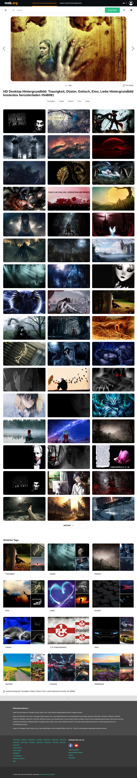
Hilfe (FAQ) (71, 758)
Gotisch (71, 101)
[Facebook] (71, 747)
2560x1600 (16, 745)
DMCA (53, 774)
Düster (61, 101)
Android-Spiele (17, 748)
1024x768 (55, 742)
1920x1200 (47, 742)
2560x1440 (46, 740)
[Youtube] (77, 747)
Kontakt (70, 755)
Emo (79, 101)
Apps (14, 761)
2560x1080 (16, 742)
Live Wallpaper (17, 756)
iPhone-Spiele (17, 750)
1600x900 (39, 740)
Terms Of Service (45, 774)
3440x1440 (63, 740)
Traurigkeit (51, 101)
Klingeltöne (16, 753)
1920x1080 (16, 740)
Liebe (87, 101)
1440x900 (32, 742)
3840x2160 (31, 740)
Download (112, 10)
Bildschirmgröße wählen (75, 752)
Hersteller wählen (73, 750)
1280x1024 (54, 740)
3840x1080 (24, 742)
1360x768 (62, 742)
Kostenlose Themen (19, 758)
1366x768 (24, 740)
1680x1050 (39, 742)
